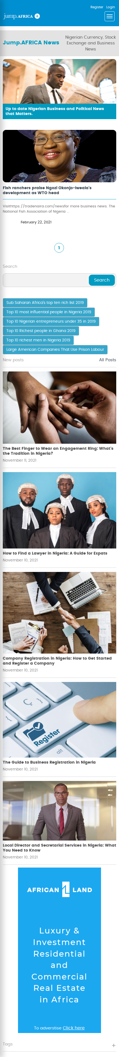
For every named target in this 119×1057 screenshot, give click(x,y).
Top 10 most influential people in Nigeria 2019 (48, 312)
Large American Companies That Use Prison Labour (55, 350)
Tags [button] (8, 1044)
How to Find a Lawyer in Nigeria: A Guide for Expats (55, 553)
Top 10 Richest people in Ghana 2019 (41, 331)
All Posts (107, 360)
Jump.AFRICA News (31, 43)
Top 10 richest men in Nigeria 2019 (38, 340)
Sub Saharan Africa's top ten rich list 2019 (45, 303)
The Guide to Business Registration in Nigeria (49, 762)
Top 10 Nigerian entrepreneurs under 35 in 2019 (51, 321)
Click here (74, 1028)
